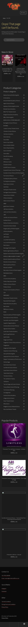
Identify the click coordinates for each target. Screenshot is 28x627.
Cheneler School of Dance (10, 131)
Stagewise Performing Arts (10, 348)
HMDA (5, 203)
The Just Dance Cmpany (9, 378)
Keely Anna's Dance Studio (10, 226)
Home (4, 18)
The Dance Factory (8, 376)
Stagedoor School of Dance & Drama (12, 342)
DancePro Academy (8, 156)
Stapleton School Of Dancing (10, 351)
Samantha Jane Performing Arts (11, 320)
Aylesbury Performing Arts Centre (11, 106)
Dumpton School (7, 164)
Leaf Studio (6, 234)
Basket (21, 623)
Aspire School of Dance (9, 103)
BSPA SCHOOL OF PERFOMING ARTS (12, 120)
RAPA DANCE (6, 295)
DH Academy (6, 159)
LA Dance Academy (8, 231)
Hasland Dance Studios (9, 195)
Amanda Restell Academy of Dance (12, 100)
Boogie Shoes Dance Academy (11, 114)
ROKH (5, 312)
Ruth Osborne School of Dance (11, 317)
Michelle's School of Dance (10, 262)
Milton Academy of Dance (9, 264)
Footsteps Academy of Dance (10, 178)
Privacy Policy (5, 607)
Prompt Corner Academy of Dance (12, 289)
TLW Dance (6, 381)
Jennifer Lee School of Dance (10, 217)
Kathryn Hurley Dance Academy (11, 223)
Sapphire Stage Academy (10, 323)
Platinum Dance (7, 287)
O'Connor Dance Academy (10, 278)
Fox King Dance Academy (9, 181)
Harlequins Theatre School (10, 189)
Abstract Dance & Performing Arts (11, 95)
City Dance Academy (8, 134)
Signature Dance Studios (9, 328)
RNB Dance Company (8, 309)
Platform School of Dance (10, 284)
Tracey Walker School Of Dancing (11, 387)
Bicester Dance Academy (9, 109)
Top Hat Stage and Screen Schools (12, 384)
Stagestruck (6, 345)
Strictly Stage (7, 362)
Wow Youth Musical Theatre (10, 409)
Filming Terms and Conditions (8, 604)
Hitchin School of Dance (9, 200)
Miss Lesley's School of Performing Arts (12, 270)
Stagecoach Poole (8, 340)
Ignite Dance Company (9, 206)
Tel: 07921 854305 (6, 575)
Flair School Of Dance (9, 175)
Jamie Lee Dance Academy (10, 212)
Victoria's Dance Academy (10, 395)
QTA (4, 292)
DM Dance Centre (8, 162)
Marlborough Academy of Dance (11, 251)
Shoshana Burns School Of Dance (11, 326)
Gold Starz (6, 187)
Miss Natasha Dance (8, 273)
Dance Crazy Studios (8, 142)
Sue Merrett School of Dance (10, 367)
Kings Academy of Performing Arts (11, 228)
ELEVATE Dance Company (9, 167)
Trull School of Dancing (9, 390)
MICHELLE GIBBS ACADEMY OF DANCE (12, 256)
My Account (4, 624)
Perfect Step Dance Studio (10, 281)
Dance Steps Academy (9, 148)
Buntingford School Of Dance (10, 123)
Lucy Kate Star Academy (9, 239)
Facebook (4, 591)
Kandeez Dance (7, 220)
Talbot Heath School (8, 373)
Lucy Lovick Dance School (10, 242)
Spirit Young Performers (9, 334)
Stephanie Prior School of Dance (11, 356)
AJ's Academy (7, 98)
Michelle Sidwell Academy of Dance (12, 259)
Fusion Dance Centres (9, 184)
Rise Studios (6, 306)
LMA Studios (6, 237)
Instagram (4, 588)
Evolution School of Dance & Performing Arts (14, 173)
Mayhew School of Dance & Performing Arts (14, 253)
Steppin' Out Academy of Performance (13, 359)
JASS (5, 214)
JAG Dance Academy (8, 209)
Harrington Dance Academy (10, 192)
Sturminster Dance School (10, 365)
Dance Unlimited (7, 150)
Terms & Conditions (6, 601)
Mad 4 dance (6, 245)
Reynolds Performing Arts (9, 301)
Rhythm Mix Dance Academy (10, 303)
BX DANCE (6, 125)
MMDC (5, 276)
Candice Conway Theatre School (11, 128)
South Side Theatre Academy (10, 331)
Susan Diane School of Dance (10, 370)
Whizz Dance (6, 403)
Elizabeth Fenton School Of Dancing (12, 170)
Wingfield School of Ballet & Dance (12, 406)
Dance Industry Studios (9, 145)
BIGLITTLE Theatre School (10, 111)
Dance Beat (6, 139)
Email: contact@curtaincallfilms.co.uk (10, 578)
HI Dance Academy (8, 198)
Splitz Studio (6, 337)
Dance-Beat (6, 153)
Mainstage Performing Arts (10, 248)
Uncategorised (7, 392)
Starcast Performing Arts (9, 353)
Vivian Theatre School (9, 401)
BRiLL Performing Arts (8, 117)
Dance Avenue (7, 137)
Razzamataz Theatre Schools (10, 298)
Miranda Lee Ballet (8, 267)
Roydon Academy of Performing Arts (12, 314)
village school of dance (9, 398)
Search (14, 624)
